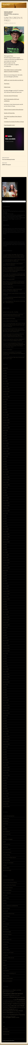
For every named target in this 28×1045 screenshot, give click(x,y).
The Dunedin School (6, 852)
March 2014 (5, 728)
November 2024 (5, 422)
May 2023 (4, 464)
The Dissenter (5, 947)
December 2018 (5, 591)
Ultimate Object (5, 867)
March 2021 (5, 526)
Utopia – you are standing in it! (9, 973)
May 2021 (4, 521)
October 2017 (5, 622)
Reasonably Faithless (6, 934)
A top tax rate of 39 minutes (11, 95)
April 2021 (4, 523)
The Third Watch (6, 949)
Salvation (16, 1009)
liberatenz (4, 903)
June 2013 (4, 752)
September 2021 (6, 510)
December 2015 (5, 674)
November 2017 (5, 619)
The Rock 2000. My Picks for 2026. (10, 321)
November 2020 (5, 536)
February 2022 (5, 497)
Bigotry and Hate (17, 990)
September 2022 (6, 484)
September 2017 (6, 625)
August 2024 (5, 430)
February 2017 (5, 640)
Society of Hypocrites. (9, 113)
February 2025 (5, 414)
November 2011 (5, 801)
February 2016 (5, 669)
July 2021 (4, 516)
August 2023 (5, 456)
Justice (15, 1004)
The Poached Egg (6, 860)
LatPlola (4, 267)
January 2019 (5, 588)
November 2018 (5, 593)
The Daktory (5, 944)
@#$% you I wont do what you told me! (13, 80)
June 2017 (4, 632)
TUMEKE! (4, 965)
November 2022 (5, 479)
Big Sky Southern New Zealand (9, 885)
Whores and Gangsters (7, 981)
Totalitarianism (14, 1014)
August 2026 (5, 368)
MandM (4, 841)
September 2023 (6, 453)
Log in (3, 1026)
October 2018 (5, 596)
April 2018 (4, 606)
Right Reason (5, 847)
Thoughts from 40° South (7, 952)
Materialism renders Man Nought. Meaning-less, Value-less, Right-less (12, 290)
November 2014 (5, 708)
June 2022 (4, 492)
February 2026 (5, 383)
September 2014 (6, 713)
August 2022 (5, 487)
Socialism (10, 1012)
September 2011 (6, 806)
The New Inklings (6, 854)
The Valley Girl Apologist (7, 862)
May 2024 (4, 435)
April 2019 (4, 580)
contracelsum (5, 821)
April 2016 (4, 663)
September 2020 (6, 541)
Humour (15, 1001)
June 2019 (4, 575)
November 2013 (5, 739)
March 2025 (5, 412)
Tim (15, 23)
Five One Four (10, 287)
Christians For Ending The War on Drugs (14, 121)
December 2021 (5, 503)
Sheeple (21, 1010)
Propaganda (11, 1009)
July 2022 (4, 490)
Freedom (6, 11)
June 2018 (4, 604)
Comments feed (5, 1031)
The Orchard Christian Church (9, 857)
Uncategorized (8, 1017)
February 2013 (5, 762)
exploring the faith (6, 834)
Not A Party (5, 918)
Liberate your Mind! (17, 1006)
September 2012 (6, 775)
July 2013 (4, 749)
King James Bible (6, 1005)
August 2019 (5, 570)
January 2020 (5, 557)
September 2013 (6, 744)
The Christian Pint (6, 849)
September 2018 (6, 599)
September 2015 (6, 682)
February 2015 (5, 700)
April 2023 (4, 466)
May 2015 (4, 692)
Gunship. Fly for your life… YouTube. (10, 312)
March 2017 (5, 637)
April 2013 (4, 757)
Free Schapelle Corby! (9, 125)
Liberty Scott (5, 911)
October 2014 (5, 710)
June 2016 (4, 658)
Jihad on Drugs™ (8, 13)
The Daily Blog (5, 942)
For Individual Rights (6, 890)
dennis (3, 826)
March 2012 (5, 791)
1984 (3, 990)
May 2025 (4, 407)
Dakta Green (7, 87)
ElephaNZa (4, 828)
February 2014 (5, 731)
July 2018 (4, 601)
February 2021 (5, 529)
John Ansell (4, 895)
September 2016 (6, 650)
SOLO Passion (5, 936)
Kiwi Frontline (5, 898)
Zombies (17, 1017)
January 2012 (5, 796)
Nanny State (13, 1007)
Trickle (3, 962)
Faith (15, 1000)
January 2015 (5, 702)
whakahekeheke (5, 975)
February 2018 (5, 612)
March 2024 (5, 440)
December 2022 (5, 477)
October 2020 (5, 539)
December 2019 (5, 560)
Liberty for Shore (6, 908)
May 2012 (4, 785)
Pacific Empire (5, 929)
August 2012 (5, 778)
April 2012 (4, 788)
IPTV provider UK (6, 274)
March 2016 (5, 666)
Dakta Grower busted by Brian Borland (13, 109)
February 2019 (5, 586)
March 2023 (5, 469)
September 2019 (6, 567)
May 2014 (4, 723)
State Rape (15, 1012)
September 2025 (6, 396)
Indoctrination (21, 1001)
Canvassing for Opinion (7, 887)
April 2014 (4, 726)
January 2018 (5, 614)
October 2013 (5, 741)
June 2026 (4, 373)
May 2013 (4, 754)
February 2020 (5, 554)
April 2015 (4, 695)
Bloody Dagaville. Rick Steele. (8, 318)
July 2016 (4, 656)
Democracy (13, 997)
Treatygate (4, 960)
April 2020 (4, 549)
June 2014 (4, 720)
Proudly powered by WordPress (8, 1040)
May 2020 (4, 547)
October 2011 (5, 803)
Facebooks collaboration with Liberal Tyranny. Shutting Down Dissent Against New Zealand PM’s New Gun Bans (14, 275)
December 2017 (5, 617)
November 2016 (5, 648)
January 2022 (5, 500)
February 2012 (5, 793)
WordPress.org (5, 1034)
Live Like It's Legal (8, 14)
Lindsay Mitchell (6, 916)
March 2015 (5, 697)
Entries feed (5, 1029)
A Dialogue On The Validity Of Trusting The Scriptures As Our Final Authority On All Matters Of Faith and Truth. (13, 353)
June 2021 (4, 518)
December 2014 (5, 705)
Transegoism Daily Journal (8, 957)
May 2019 (4, 578)
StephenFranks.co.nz (6, 939)
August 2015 (5, 684)
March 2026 (5, 381)
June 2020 (4, 544)
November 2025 (5, 391)
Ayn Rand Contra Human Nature (9, 882)
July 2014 (4, 718)
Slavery (4, 1012)
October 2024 (5, 425)
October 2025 (5, 394)
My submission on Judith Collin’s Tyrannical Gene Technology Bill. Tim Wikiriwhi (13, 260)
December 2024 (5, 420)
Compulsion (5, 995)
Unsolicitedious (5, 970)
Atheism (7, 990)
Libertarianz (5, 1007)
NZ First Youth (5, 924)
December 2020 (5, 534)
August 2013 (5, 746)
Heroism (11, 11)
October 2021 (5, 508)
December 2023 (5, 448)
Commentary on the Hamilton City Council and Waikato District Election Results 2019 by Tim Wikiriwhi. (13, 283)
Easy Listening (21, 997)
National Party (19, 1007)
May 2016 (4, 661)
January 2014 (5, 733)
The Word (4, 865)
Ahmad (3, 287)
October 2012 (5, 772)
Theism (19, 1012)
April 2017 (4, 635)
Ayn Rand (11, 990)
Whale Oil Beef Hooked (7, 978)
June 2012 (4, 783)
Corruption (17, 995)
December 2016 (5, 645)
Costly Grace (5, 823)
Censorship (11, 991)
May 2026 (4, 375)
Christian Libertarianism (12, 993)
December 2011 (5, 798)
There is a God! (5, 1014)
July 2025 (4, 401)
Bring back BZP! (11, 279)
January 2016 (5, 671)
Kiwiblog (4, 900)
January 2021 (5, 531)
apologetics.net (5, 818)
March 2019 (5, 583)
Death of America (5, 997)
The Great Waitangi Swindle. (8, 158)
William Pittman (6, 281)
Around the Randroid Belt (8, 879)
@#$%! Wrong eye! (6, 163)
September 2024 (6, 427)
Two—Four (4, 968)
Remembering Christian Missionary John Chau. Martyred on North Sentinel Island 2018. (12, 315)
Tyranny (6, 15)
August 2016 (5, 653)
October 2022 (5, 482)
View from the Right (6, 870)
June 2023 (4, 461)
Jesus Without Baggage (7, 839)
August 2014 (5, 715)
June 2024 (4, 433)
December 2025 (5, 388)
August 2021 (5, 513)
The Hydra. (6, 83)
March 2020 (5, 552)
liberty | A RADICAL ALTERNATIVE (10, 905)
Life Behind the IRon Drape (8, 913)
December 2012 (5, 767)
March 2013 (5, 759)
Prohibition (16, 14)
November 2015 (5, 676)
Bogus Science (5, 991)
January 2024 (5, 446)
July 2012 (4, 780)
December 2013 (5, 736)
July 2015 (4, 687)
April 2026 (4, 378)
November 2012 (5, 770)
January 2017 (5, 643)
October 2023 (5, 451)
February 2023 (5, 471)
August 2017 (5, 627)
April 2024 (4, 438)
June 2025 (4, 404)
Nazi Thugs (24, 1007)
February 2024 (5, 443)
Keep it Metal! (21, 1004)
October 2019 (5, 565)
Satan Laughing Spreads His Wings (10, 1010)
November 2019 (5, 562)
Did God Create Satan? (7, 349)
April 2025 (4, 409)
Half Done (4, 836)
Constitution (12, 995)
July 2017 (4, 630)
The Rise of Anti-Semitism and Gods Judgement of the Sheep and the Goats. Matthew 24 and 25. (13, 340)
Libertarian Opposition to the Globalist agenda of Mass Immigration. (12, 264)
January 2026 (5, 386)
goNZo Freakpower (6, 892)
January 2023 (5, 474)
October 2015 (5, 679)
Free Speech (5, 1001)
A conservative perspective (8, 816)
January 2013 (5, 765)
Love (9, 1007)
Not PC (4, 921)
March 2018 (5, 609)
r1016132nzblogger (6, 931)
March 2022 (5, 495)
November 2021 (5, 505)
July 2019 (4, 573)
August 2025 (5, 399)
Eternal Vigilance (6, 831)
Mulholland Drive (6, 844)
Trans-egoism (5, 955)
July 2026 (4, 370)
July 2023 (4, 458)
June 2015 (4, 689)
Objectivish (4, 926)
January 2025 (5, 417)
